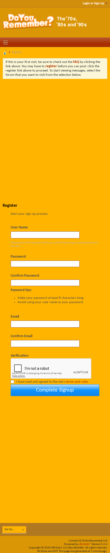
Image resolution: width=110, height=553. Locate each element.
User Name (19, 227)
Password (18, 257)
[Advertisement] (55, 137)
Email (15, 317)
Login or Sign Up (93, 3)
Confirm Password (25, 276)
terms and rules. (77, 381)
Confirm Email (21, 336)
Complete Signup (55, 390)
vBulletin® (85, 544)
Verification (20, 356)
